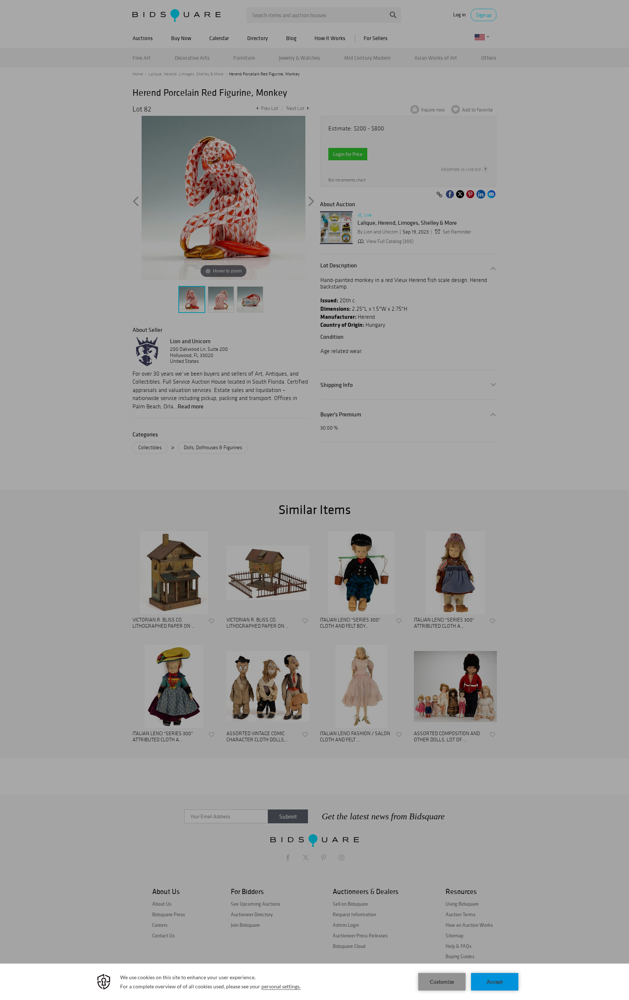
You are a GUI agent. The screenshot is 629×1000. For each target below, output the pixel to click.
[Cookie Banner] (314, 982)
